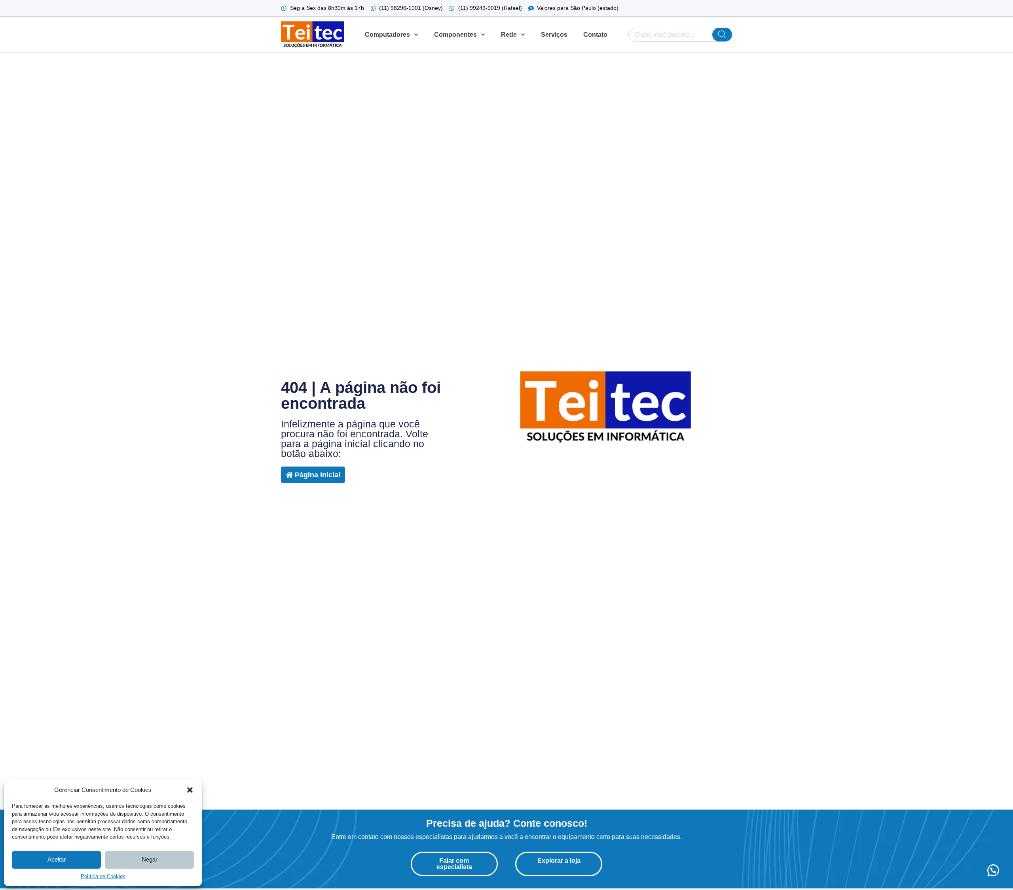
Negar (149, 859)
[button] (190, 790)
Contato (595, 34)
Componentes (455, 34)
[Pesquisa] (722, 35)
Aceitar (56, 859)
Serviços (554, 34)
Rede (509, 34)
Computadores (387, 34)
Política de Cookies (103, 876)
